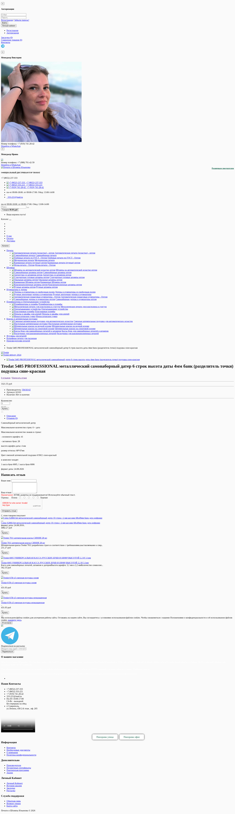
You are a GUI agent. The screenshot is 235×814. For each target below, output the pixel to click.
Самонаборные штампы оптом (57, 272)
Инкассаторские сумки (46, 316)
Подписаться (7, 652)
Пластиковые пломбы (45, 311)
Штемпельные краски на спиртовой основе (75, 328)
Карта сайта (12, 806)
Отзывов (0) (12, 418)
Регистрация (7, 20)
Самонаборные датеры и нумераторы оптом (76, 299)
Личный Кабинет (15, 783)
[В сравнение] (5, 406)
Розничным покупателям (223, 168)
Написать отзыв (19, 378)
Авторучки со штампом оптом (57, 275)
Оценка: (5, 497)
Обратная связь (14, 801)
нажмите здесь (14, 620)
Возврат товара (14, 803)
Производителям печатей (18, 341)
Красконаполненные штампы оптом (65, 284)
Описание (11, 416)
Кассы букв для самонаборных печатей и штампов (85, 331)
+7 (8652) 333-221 (33, 185)
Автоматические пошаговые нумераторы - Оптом (84, 297)
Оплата (10, 238)
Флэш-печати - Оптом (45, 265)
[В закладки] (2, 406)
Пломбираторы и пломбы (50, 304)
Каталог (5, 246)
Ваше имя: (6, 481)
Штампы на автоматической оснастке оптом (76, 270)
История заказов (14, 786)
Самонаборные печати (46, 255)
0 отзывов (5, 378)
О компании (12, 752)
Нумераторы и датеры (17, 289)
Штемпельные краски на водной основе (70, 326)
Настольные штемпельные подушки (65, 324)
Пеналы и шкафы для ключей (55, 314)
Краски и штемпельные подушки (22, 319)
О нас (9, 236)
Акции (10, 773)
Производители (14, 765)
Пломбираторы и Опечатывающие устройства (28, 302)
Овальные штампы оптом (50, 280)
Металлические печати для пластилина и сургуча (84, 306)
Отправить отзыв (9, 511)
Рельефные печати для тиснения (22, 338)
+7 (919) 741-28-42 (35, 187)
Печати (10, 250)
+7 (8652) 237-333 (33, 182)
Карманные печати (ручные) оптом (63, 263)
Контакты (11, 747)
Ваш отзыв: (6, 492)
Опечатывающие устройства (54, 309)
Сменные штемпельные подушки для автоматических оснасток (103, 321)
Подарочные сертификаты (19, 768)
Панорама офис (132, 737)
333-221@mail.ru (15, 197)
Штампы (11, 267)
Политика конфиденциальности (21, 755)
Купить (5, 409)
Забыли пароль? (21, 20)
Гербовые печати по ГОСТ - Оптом (64, 258)
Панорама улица (105, 737)
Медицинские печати (45, 260)
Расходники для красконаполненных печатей (78, 333)
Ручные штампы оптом (47, 287)
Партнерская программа (18, 770)
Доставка (11, 241)
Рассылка (11, 790)
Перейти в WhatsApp (11, 146)
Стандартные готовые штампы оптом (67, 277)
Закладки (11, 788)
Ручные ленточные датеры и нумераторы (72, 294)
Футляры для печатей (17, 336)
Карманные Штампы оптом (53, 282)
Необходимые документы (18, 750)
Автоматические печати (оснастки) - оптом (75, 253)
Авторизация (13, 33)
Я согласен (6, 623)
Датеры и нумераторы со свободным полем (75, 292)
